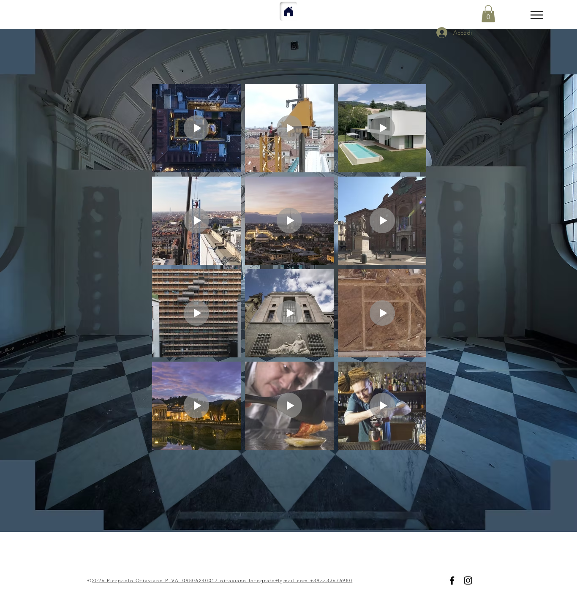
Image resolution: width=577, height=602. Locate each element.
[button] (537, 15)
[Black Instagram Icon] (468, 580)
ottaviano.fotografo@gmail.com (264, 580)
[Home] (288, 11)
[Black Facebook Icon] (451, 580)
